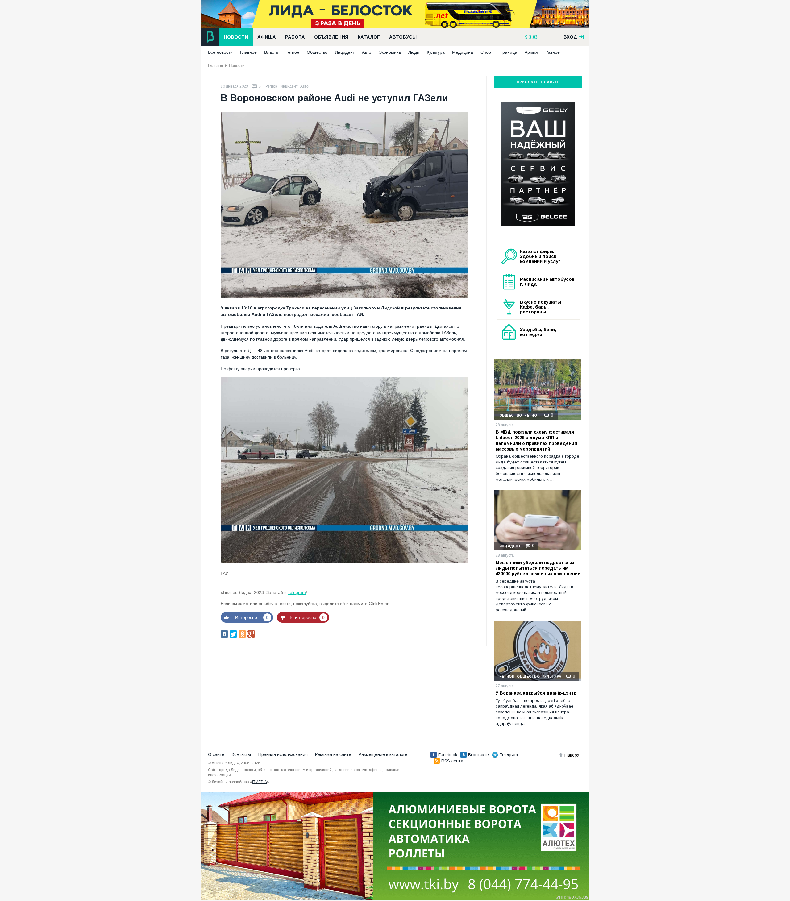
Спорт (486, 52)
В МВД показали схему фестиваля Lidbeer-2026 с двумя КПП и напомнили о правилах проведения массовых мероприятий (536, 440)
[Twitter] (233, 634)
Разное (552, 52)
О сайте (216, 754)
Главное (248, 52)
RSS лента (452, 760)
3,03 (533, 37)
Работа (295, 37)
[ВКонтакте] (224, 634)
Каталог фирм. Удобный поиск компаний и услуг (540, 256)
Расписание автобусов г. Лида (547, 282)
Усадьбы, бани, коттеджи (538, 332)
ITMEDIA (259, 782)
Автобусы (403, 37)
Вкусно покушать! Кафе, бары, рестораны (541, 307)
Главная (215, 65)
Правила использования (283, 754)
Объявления (331, 37)
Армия (531, 52)
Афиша (266, 37)
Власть (271, 52)
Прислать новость (538, 82)
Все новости (220, 52)
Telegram (297, 592)
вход (570, 37)
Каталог (369, 37)
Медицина (462, 52)
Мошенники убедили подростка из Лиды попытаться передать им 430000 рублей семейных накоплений (538, 568)
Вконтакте (478, 754)
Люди (413, 52)
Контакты (241, 754)
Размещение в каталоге (383, 754)
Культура (436, 52)
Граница (508, 52)
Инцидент (345, 52)
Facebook (447, 754)
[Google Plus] (251, 634)
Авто (366, 52)
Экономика (390, 52)
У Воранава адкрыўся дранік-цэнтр (536, 693)
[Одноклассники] (242, 634)
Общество (317, 52)
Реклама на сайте (333, 754)
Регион (292, 52)
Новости (236, 37)
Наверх (571, 755)
